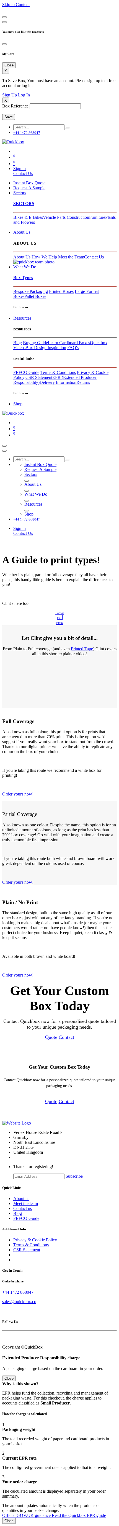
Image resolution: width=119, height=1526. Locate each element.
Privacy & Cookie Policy (35, 1239)
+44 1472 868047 (17, 1292)
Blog (17, 342)
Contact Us (23, 173)
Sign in (19, 168)
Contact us (22, 1208)
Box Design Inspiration (45, 347)
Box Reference (15, 106)
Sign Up (10, 95)
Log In (24, 95)
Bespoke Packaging (30, 291)
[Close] (4, 17)
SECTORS (23, 203)
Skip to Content (16, 4)
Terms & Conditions (58, 372)
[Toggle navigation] (4, 446)
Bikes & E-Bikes (28, 217)
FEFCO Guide (26, 372)
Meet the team (25, 1203)
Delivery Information (58, 382)
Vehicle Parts (54, 217)
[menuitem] (29, 182)
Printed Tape (82, 648)
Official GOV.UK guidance (27, 1515)
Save (8, 117)
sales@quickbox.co (19, 1301)
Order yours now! (17, 794)
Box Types (23, 277)
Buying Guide (35, 342)
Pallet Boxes (35, 296)
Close (9, 1521)
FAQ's (73, 347)
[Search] (68, 128)
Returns (83, 382)
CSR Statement (38, 377)
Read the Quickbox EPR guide (79, 1515)
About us (21, 1198)
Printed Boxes (61, 291)
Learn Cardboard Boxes (69, 342)
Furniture (97, 217)
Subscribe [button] (74, 1176)
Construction (78, 217)
